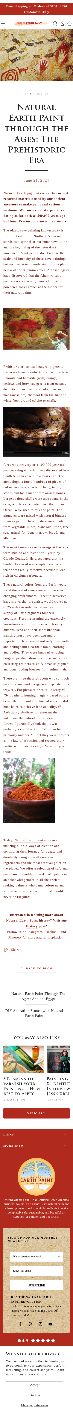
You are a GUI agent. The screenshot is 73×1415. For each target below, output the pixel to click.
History (32, 926)
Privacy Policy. (36, 1374)
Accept (34, 1385)
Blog (41, 94)
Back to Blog (39, 968)
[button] (55, 24)
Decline (34, 1395)
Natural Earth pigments (22, 193)
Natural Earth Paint (28, 840)
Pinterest (14, 937)
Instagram (35, 932)
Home (30, 94)
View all (36, 1113)
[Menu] (3, 24)
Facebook (51, 932)
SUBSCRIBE (36, 1285)
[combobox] (36, 1257)
